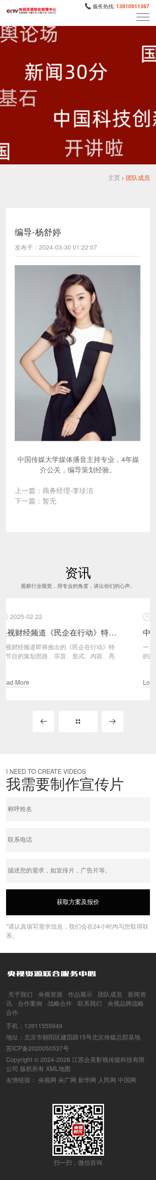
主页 (114, 177)
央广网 (67, 1079)
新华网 (87, 1079)
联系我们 (90, 1003)
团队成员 (138, 177)
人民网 (107, 1079)
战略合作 (60, 1003)
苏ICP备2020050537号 (37, 1048)
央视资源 (50, 994)
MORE (78, 721)
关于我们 (20, 994)
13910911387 (133, 6)
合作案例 (30, 1003)
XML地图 (58, 1068)
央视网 (47, 1079)
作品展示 (80, 994)
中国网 (127, 1079)
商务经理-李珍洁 (67, 490)
